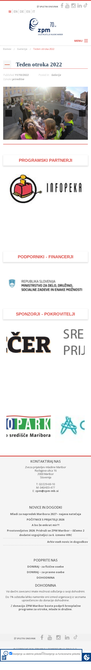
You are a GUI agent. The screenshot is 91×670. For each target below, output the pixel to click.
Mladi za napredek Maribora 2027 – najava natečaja (45, 506)
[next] (82, 113)
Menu (78, 41)
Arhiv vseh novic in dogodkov (67, 534)
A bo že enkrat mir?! (45, 517)
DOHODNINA (46, 570)
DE (22, 11)
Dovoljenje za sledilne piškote (26, 653)
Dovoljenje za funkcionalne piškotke (62, 653)
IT (33, 11)
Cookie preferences (86, 657)
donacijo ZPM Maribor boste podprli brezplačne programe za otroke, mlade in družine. (47, 600)
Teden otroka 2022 (39, 64)
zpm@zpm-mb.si (47, 483)
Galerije (22, 48)
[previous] (8, 113)
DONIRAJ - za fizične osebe (45, 559)
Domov (7, 48)
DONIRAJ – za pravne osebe (45, 565)
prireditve (18, 79)
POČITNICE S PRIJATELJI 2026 (45, 512)
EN (16, 11)
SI (9, 11)
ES (28, 11)
